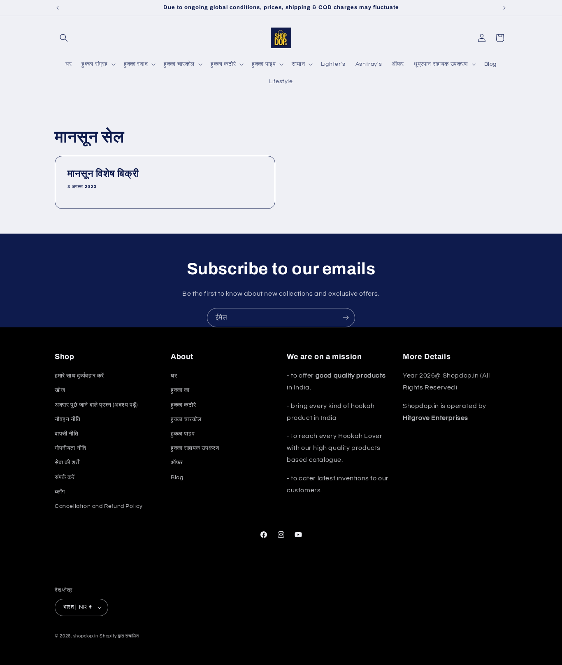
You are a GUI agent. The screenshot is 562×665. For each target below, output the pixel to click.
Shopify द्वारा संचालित (119, 636)
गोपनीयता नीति (70, 448)
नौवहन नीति (67, 419)
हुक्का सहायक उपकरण (195, 448)
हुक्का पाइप (183, 434)
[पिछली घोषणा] (58, 8)
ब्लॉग (60, 492)
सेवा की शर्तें (67, 463)
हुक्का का (180, 390)
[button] (64, 38)
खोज (60, 390)
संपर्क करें (65, 477)
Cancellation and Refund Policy (99, 506)
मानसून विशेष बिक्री (103, 173)
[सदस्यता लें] (346, 317)
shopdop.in (85, 636)
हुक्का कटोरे (183, 405)
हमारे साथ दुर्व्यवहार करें (79, 376)
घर (174, 376)
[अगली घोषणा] (504, 8)
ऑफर (177, 463)
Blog (177, 477)
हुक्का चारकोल (186, 419)
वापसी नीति (67, 434)
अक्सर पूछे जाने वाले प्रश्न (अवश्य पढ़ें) (96, 405)
